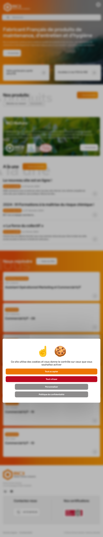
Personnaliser (51, 386)
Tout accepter (51, 371)
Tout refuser (51, 379)
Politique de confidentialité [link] (51, 394)
